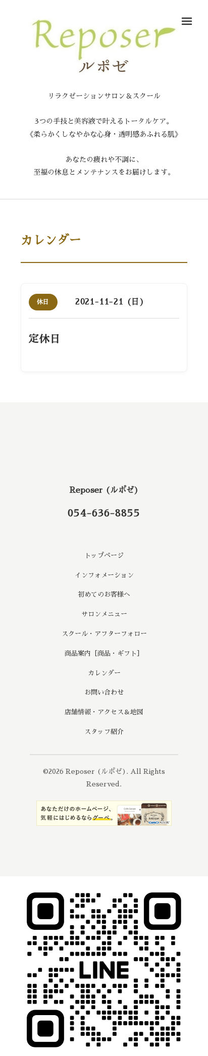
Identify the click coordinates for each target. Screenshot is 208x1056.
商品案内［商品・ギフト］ (104, 653)
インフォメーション (104, 575)
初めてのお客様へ (104, 594)
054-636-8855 (104, 513)
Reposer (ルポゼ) (104, 490)
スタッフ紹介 (104, 731)
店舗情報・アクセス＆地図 (104, 712)
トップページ (104, 555)
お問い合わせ (104, 692)
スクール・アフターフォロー (104, 633)
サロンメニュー (104, 614)
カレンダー (104, 673)
